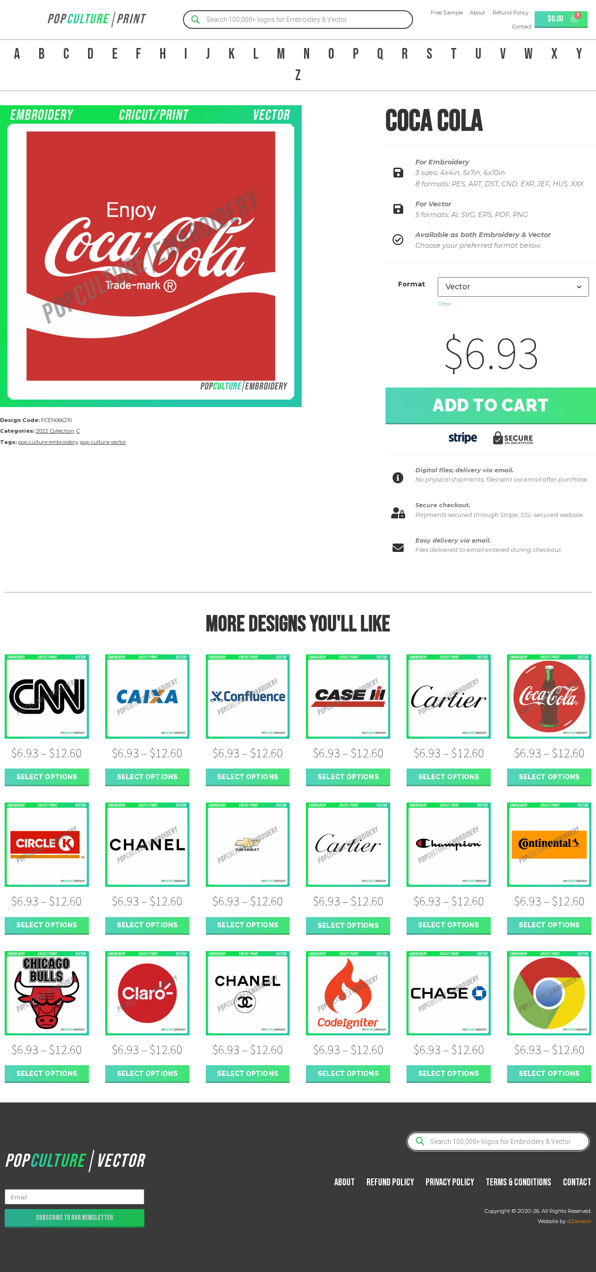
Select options (46, 777)
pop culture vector (103, 442)
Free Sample (447, 12)
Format (411, 284)
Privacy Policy (450, 1182)
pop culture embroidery (48, 442)
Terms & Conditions (518, 1182)
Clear (445, 303)
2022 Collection (55, 431)
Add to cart (491, 405)
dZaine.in (579, 1221)
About (478, 12)
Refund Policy (510, 12)
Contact (522, 26)
